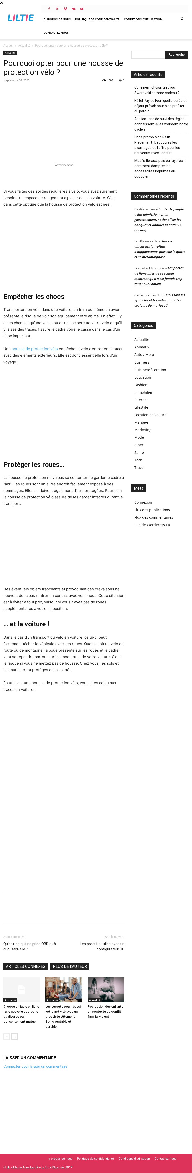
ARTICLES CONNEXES (26, 966)
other (139, 444)
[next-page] (15, 1036)
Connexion (143, 502)
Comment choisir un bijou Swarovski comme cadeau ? (157, 90)
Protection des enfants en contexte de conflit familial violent (105, 1011)
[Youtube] (82, 8)
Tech (138, 460)
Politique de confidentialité (97, 19)
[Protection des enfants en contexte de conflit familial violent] (106, 989)
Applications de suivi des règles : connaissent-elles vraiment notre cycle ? (161, 124)
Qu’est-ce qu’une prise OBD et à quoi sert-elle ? (30, 946)
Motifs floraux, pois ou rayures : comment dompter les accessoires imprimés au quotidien (159, 168)
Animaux (141, 347)
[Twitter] (57, 8)
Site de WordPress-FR (152, 524)
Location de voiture (150, 414)
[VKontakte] (74, 8)
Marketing (143, 429)
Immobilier (143, 392)
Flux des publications (152, 509)
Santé (139, 452)
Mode (139, 437)
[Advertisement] (64, 175)
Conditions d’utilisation (143, 19)
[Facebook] (49, 8)
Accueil (9, 45)
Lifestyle (141, 407)
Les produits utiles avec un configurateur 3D (102, 946)
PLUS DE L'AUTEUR (70, 966)
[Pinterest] (31, 913)
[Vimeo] (65, 8)
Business (142, 362)
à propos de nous (57, 19)
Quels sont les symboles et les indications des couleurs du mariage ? (159, 300)
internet (141, 399)
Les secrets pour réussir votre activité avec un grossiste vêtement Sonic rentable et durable (64, 1016)
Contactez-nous (56, 32)
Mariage (141, 422)
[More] (55, 913)
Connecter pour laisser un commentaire (36, 1066)
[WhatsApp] (43, 913)
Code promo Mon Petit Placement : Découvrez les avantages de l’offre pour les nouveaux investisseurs (157, 145)
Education (142, 377)
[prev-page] (7, 1036)
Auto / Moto (144, 354)
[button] (182, 19)
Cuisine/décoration (150, 369)
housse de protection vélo (35, 348)
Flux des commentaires (153, 517)
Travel (139, 467)
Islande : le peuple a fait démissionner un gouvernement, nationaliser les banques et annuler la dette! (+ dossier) (159, 219)
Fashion (141, 384)
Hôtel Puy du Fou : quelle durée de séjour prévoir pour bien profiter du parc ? (161, 106)
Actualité (24, 45)
